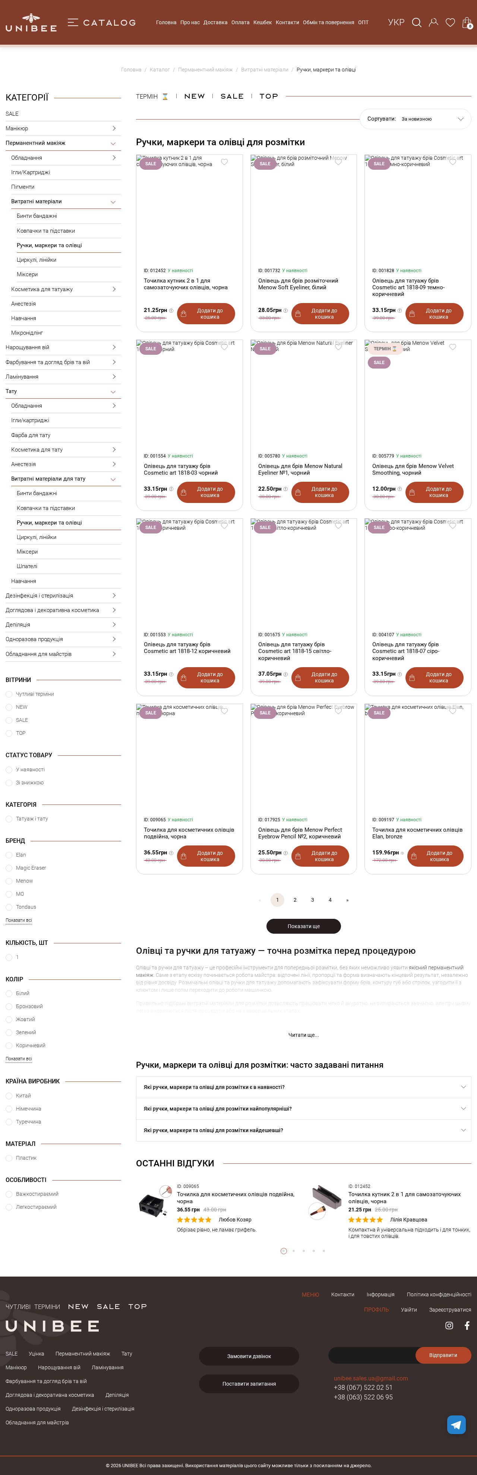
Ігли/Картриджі (30, 172)
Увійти (409, 1310)
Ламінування (22, 376)
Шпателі (27, 566)
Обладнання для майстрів (39, 654)
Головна (166, 22)
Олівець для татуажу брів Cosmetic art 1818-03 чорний (181, 469)
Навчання (23, 318)
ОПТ (363, 22)
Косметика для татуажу (42, 289)
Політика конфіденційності (439, 1294)
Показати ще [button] (304, 926)
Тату (11, 391)
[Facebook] (467, 1325)
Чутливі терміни (33, 1306)
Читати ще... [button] (303, 1035)
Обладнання (26, 157)
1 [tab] (284, 1251)
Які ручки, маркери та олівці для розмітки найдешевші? (213, 1130)
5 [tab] (324, 1251)
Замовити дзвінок (249, 1356)
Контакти (287, 22)
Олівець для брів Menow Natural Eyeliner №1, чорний (300, 469)
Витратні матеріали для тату (48, 478)
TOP (137, 1306)
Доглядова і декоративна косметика (52, 610)
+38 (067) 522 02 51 (363, 1387)
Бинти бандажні (37, 216)
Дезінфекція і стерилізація (39, 595)
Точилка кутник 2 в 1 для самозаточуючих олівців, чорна (186, 284)
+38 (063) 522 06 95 (363, 1397)
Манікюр (17, 128)
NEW (194, 96)
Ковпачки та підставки (46, 230)
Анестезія (23, 303)
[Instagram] (449, 1325)
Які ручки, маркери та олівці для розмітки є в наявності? (214, 1087)
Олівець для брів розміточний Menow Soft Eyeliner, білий (298, 284)
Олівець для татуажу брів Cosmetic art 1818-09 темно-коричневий (408, 287)
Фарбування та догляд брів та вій (48, 362)
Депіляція (18, 624)
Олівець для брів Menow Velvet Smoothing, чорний (413, 469)
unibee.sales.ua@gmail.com (371, 1378)
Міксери (27, 274)
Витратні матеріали (36, 201)
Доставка (215, 22)
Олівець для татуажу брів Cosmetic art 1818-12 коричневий (187, 647)
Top (268, 96)
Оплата (240, 22)
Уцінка (36, 1354)
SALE (12, 114)
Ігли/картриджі (30, 420)
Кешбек (262, 22)
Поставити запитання (249, 1384)
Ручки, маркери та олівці (49, 245)
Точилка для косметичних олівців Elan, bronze (417, 833)
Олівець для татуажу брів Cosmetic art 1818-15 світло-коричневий (294, 651)
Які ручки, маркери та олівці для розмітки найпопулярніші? (218, 1109)
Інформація (381, 1294)
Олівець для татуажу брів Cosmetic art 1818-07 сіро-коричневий (405, 651)
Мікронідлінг (27, 332)
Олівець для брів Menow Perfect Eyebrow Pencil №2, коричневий (300, 833)
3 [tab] (304, 1251)
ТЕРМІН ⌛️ (152, 96)
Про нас (190, 22)
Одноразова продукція (34, 639)
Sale (232, 96)
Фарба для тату (30, 435)
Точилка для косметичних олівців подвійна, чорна (189, 833)
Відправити (443, 1355)
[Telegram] (456, 1424)
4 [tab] (314, 1251)
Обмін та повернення (328, 22)
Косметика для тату (37, 449)
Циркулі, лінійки (36, 260)
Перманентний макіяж (35, 143)
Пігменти (22, 187)
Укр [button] (396, 22)
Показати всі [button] (19, 920)
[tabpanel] (218, 1208)
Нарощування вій (27, 347)
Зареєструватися (450, 1310)
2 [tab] (294, 1251)
